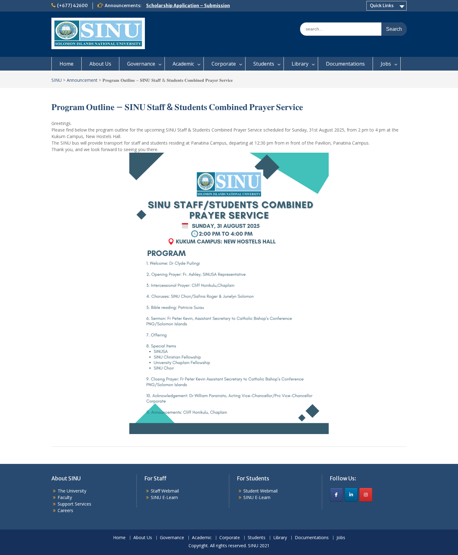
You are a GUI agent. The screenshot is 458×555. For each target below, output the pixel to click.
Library (300, 63)
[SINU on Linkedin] (351, 495)
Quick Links (382, 5)
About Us (100, 63)
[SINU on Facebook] (336, 495)
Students (263, 63)
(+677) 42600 (72, 5)
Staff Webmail (165, 491)
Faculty (65, 497)
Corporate (224, 63)
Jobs (386, 63)
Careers (65, 510)
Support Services (74, 504)
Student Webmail (260, 491)
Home (67, 63)
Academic (183, 63)
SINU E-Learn (164, 497)
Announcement (82, 80)
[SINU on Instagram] (365, 495)
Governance (141, 63)
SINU (56, 80)
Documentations (345, 63)
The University (72, 491)
